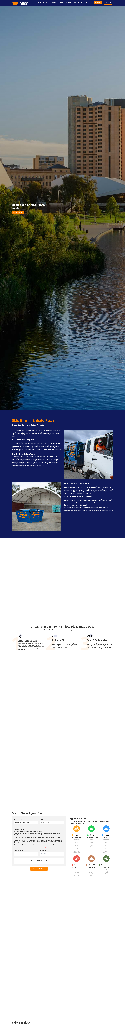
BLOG (74, 2)
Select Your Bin (17, 212)
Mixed (107, 835)
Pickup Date (43, 850)
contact (68, 2)
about (61, 2)
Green (92, 835)
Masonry (77, 865)
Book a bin (98, 2)
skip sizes (108, 2)
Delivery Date (18, 850)
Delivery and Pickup (20, 829)
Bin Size (42, 819)
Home (39, 2)
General (77, 835)
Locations (55, 2)
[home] (20, 3)
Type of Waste (19, 819)
